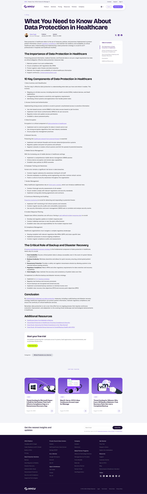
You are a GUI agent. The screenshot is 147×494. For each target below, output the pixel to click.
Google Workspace (54, 457)
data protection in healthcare (57, 123)
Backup (26, 460)
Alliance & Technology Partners (83, 454)
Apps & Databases (54, 466)
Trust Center (104, 488)
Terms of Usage (111, 431)
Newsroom (77, 447)
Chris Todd (33, 34)
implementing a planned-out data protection (40, 298)
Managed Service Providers (82, 457)
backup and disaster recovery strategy (38, 249)
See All (51, 463)
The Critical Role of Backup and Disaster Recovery (110, 55)
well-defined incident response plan (70, 215)
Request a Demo (103, 447)
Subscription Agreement (103, 431)
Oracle (51, 472)
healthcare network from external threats (46, 139)
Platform (46, 7)
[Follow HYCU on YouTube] (107, 476)
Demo (108, 6)
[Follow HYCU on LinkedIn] (104, 476)
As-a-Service (53, 454)
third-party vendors (55, 185)
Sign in (121, 1)
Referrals (76, 463)
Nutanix (51, 444)
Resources (67, 7)
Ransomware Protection (31, 472)
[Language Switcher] (102, 7)
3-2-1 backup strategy (42, 279)
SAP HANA (52, 469)
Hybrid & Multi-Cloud (30, 469)
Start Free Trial (32, 345)
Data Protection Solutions (31, 457)
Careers (76, 444)
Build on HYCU (28, 450)
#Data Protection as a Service (42, 355)
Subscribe (117, 427)
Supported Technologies (31, 478)
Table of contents (107, 42)
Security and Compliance (31, 475)
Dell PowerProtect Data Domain (58, 447)
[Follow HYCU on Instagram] (113, 476)
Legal (98, 488)
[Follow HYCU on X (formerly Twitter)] (100, 476)
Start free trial (118, 6)
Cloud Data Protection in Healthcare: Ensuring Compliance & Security (48, 322)
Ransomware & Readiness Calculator (109, 469)
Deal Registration (79, 472)
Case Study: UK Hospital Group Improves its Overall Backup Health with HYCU (51, 327)
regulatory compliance (49, 43)
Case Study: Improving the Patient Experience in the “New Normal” (47, 325)
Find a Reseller (78, 460)
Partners (74, 7)
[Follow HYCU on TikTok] (119, 476)
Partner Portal (78, 469)
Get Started (102, 441)
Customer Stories (104, 460)
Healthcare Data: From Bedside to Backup (40, 320)
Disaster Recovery (29, 466)
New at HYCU (102, 463)
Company (81, 7)
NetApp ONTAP (53, 450)
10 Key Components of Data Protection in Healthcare (109, 51)
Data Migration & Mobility (31, 463)
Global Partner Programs (81, 451)
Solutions (53, 7)
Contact (109, 1)
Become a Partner (79, 466)
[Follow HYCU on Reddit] (116, 476)
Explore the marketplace (106, 450)
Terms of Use (112, 488)
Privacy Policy (119, 431)
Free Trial (101, 444)
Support (115, 1)
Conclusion (105, 58)
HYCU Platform (28, 441)
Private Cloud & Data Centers (57, 441)
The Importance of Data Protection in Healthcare (108, 47)
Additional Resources (107, 61)
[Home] (29, 7)
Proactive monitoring (30, 200)
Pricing (60, 7)
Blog (27, 15)
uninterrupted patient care (48, 72)
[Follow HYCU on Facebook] (110, 476)
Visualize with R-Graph (30, 444)
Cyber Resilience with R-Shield (32, 447)
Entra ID (51, 460)
